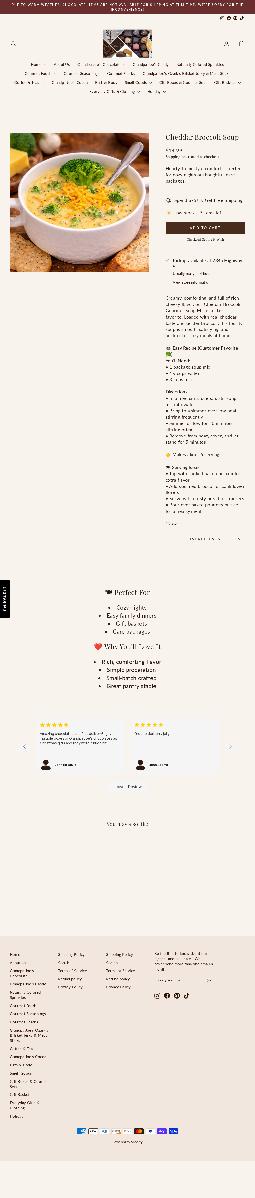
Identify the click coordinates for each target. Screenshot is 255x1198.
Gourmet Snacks (121, 73)
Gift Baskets (225, 82)
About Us (62, 64)
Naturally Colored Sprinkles (200, 64)
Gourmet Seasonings (82, 73)
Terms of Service (72, 970)
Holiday (154, 91)
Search (63, 962)
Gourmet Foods (39, 73)
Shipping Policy (71, 954)
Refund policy (70, 979)
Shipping (173, 156)
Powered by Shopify (127, 1142)
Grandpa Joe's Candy (151, 64)
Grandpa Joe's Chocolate (99, 64)
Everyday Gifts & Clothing (112, 91)
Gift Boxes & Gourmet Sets (183, 82)
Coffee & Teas (27, 82)
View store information (191, 282)
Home (36, 64)
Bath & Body (106, 82)
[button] (5, 599)
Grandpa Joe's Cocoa (70, 82)
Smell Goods (136, 82)
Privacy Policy (70, 987)
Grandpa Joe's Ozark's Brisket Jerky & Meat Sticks (186, 73)
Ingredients (205, 539)
